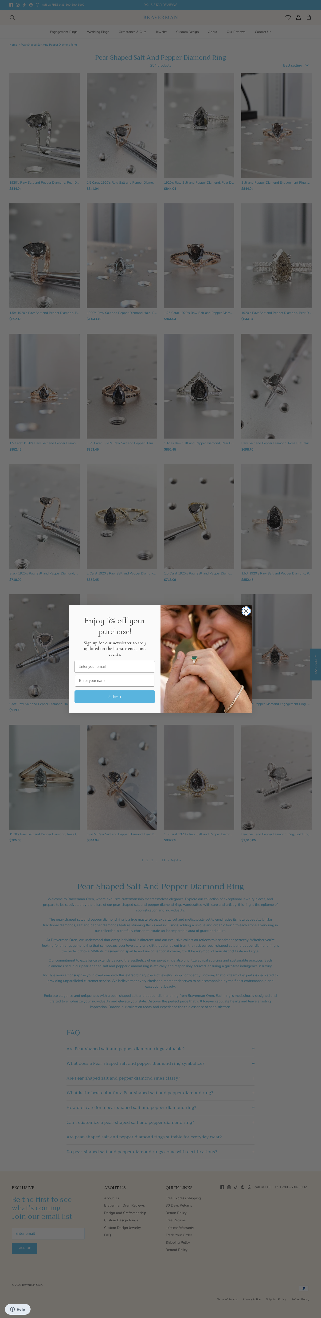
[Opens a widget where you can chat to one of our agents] (18, 1310)
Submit (114, 696)
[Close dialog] (246, 611)
